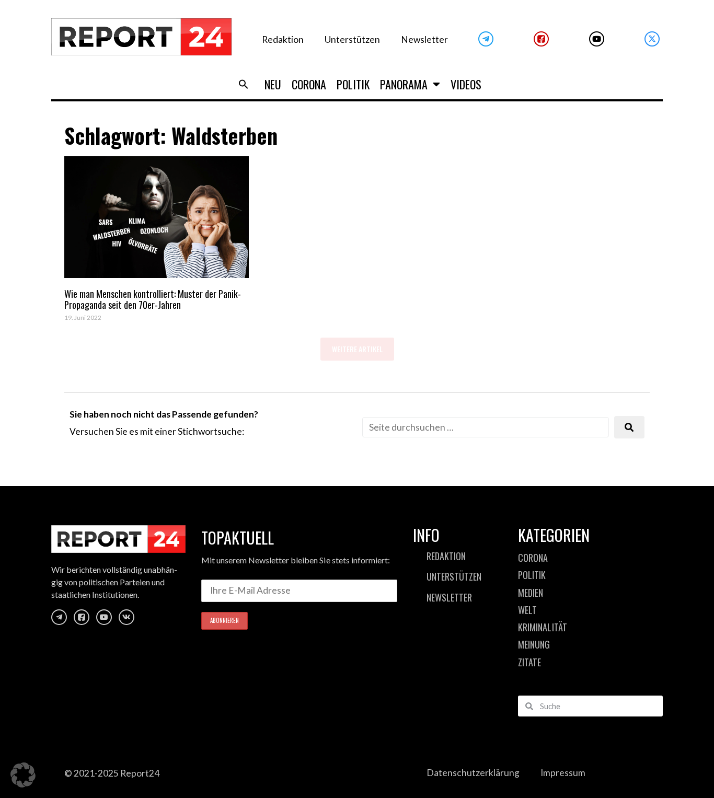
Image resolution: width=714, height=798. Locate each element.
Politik (353, 84)
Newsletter (424, 39)
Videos (466, 84)
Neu (272, 84)
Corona (309, 84)
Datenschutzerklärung (473, 772)
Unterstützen (352, 39)
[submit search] (629, 427)
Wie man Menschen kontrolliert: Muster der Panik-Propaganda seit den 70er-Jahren (152, 299)
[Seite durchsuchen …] (485, 427)
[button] (243, 84)
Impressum (562, 772)
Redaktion (283, 39)
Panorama (404, 84)
